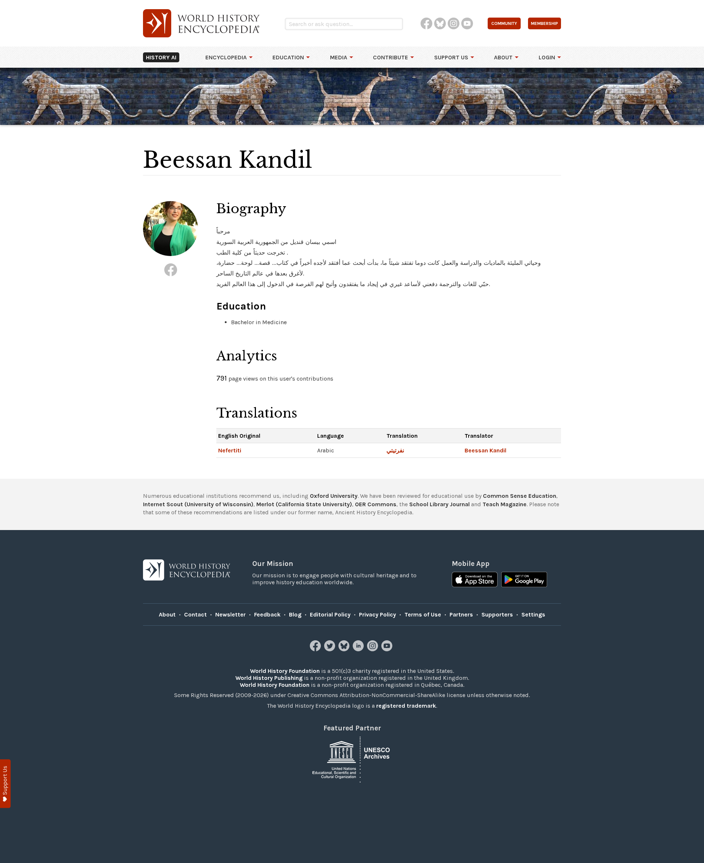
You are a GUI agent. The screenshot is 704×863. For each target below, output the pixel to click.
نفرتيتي (395, 450)
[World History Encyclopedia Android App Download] (524, 580)
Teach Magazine (505, 504)
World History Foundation (285, 670)
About (503, 57)
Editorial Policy (330, 614)
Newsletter (230, 614)
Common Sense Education (519, 495)
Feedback (267, 614)
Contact (195, 614)
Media (338, 57)
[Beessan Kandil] (170, 269)
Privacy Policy (377, 614)
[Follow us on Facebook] (316, 649)
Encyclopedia (226, 57)
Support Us (451, 57)
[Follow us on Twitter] (330, 649)
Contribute (390, 57)
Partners (461, 614)
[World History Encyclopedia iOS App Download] (475, 580)
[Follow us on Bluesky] (344, 649)
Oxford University (334, 495)
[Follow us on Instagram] (373, 649)
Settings (533, 614)
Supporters (497, 614)
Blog (295, 614)
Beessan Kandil (485, 450)
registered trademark (406, 705)
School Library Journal (439, 504)
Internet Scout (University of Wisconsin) (198, 504)
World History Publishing (268, 677)
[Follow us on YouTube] (387, 649)
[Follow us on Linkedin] (359, 649)
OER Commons (375, 504)
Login (547, 57)
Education (288, 57)
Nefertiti (229, 450)
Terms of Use (422, 614)
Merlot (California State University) (304, 504)
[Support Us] (5, 783)
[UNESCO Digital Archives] (352, 758)
